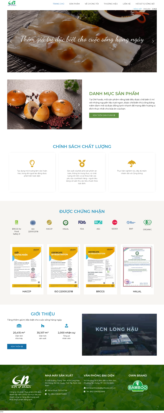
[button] (11, 41)
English (147, 9)
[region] (82, 41)
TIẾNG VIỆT (138, 9)
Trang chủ (58, 4)
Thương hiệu (111, 4)
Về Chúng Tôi (92, 4)
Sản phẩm (74, 4)
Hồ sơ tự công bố (145, 4)
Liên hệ (127, 4)
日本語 (154, 9)
